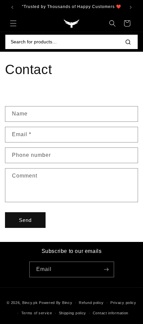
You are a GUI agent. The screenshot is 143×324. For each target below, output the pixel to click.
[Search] (128, 42)
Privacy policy (123, 303)
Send (25, 220)
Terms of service (36, 313)
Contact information (110, 313)
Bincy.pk (30, 303)
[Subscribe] (106, 269)
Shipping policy (72, 313)
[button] (13, 23)
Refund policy (91, 303)
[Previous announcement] (12, 7)
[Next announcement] (130, 7)
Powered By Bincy (55, 303)
